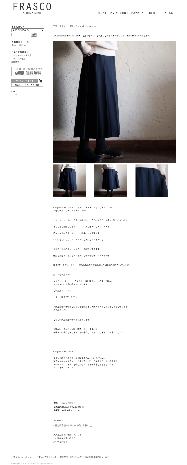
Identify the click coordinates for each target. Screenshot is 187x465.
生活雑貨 (15, 62)
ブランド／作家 (18, 59)
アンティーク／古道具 (21, 55)
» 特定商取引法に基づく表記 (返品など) (72, 425)
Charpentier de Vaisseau (86, 26)
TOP (55, 26)
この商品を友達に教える (64, 438)
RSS (13, 91)
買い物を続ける (60, 441)
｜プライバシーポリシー (22, 457)
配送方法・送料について (71, 457)
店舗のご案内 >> (18, 45)
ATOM (14, 94)
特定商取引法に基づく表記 (97, 457)
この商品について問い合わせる (67, 435)
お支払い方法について (47, 457)
